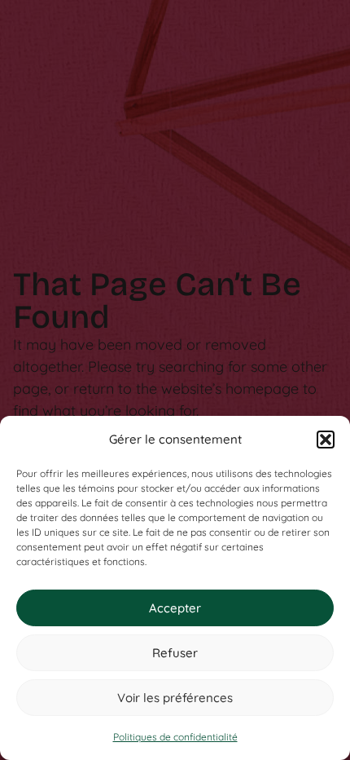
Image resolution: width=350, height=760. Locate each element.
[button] (325, 439)
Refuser (175, 653)
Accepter (175, 608)
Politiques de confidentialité (175, 737)
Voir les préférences (175, 697)
